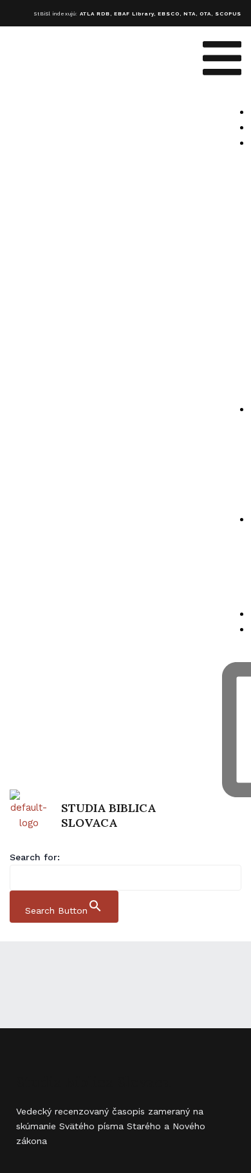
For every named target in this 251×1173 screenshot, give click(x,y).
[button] (222, 60)
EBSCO (169, 13)
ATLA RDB (95, 13)
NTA (189, 13)
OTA (205, 13)
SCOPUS (228, 13)
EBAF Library (134, 13)
